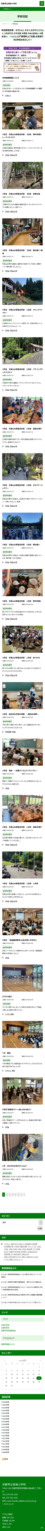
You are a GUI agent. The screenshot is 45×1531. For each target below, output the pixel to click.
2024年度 (5, 1407)
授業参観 (7, 1254)
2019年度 (5, 1421)
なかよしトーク (18, 1259)
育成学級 (29, 1249)
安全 (16, 1244)
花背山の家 (13, 155)
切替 (40, 1228)
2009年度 (5, 1449)
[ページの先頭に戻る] (42, 1528)
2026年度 (5, 1402)
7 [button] (21, 1194)
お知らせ (8, 95)
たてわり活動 (9, 1014)
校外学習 (17, 1252)
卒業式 (11, 1252)
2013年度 (5, 1438)
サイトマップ (9, 1504)
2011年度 (5, 1444)
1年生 (7, 1183)
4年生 (14, 732)
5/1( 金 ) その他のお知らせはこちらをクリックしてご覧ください (21, 1302)
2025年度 (5, 1405)
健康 (12, 1244)
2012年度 (5, 1441)
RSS (6, 1459)
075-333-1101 (12, 1494)
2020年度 (5, 1419)
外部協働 (34, 1244)
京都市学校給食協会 (8, 1330)
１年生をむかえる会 (32, 1257)
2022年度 (5, 1413)
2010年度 (5, 1446)
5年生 (7, 155)
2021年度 (5, 1416)
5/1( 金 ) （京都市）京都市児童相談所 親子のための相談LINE (21, 1282)
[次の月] (40, 1360)
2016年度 (5, 1430)
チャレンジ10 (32, 1246)
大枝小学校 (5, 1325)
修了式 (6, 1252)
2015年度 (5, 1432)
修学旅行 (24, 1252)
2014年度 (5, 1435)
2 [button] (6, 1194)
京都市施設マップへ (8, 1344)
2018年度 (5, 1424)
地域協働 (8, 732)
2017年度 (5, 1427)
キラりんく (8, 1070)
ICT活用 (16, 1246)
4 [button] (12, 1194)
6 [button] (18, 1194)
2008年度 (5, 1452)
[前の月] (4, 1360)
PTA (12, 1254)
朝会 (13, 1070)
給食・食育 (17, 1254)
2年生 (6, 1249)
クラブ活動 (36, 1249)
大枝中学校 (5, 1327)
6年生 (7, 958)
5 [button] (15, 1194)
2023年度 (5, 1410)
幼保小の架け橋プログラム (13, 1257)
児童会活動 (23, 1246)
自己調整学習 (8, 1246)
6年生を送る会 (32, 1252)
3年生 (10, 1249)
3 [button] (9, 1194)
